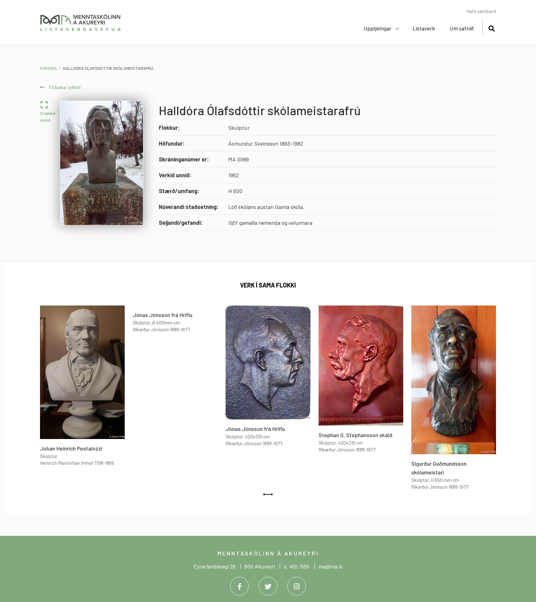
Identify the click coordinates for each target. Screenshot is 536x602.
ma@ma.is (330, 566)
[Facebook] (239, 586)
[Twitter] (268, 586)
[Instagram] (296, 586)
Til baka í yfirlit (64, 87)
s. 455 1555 (297, 566)
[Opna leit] (491, 27)
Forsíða (48, 68)
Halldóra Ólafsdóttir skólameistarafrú (108, 68)
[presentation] (265, 494)
